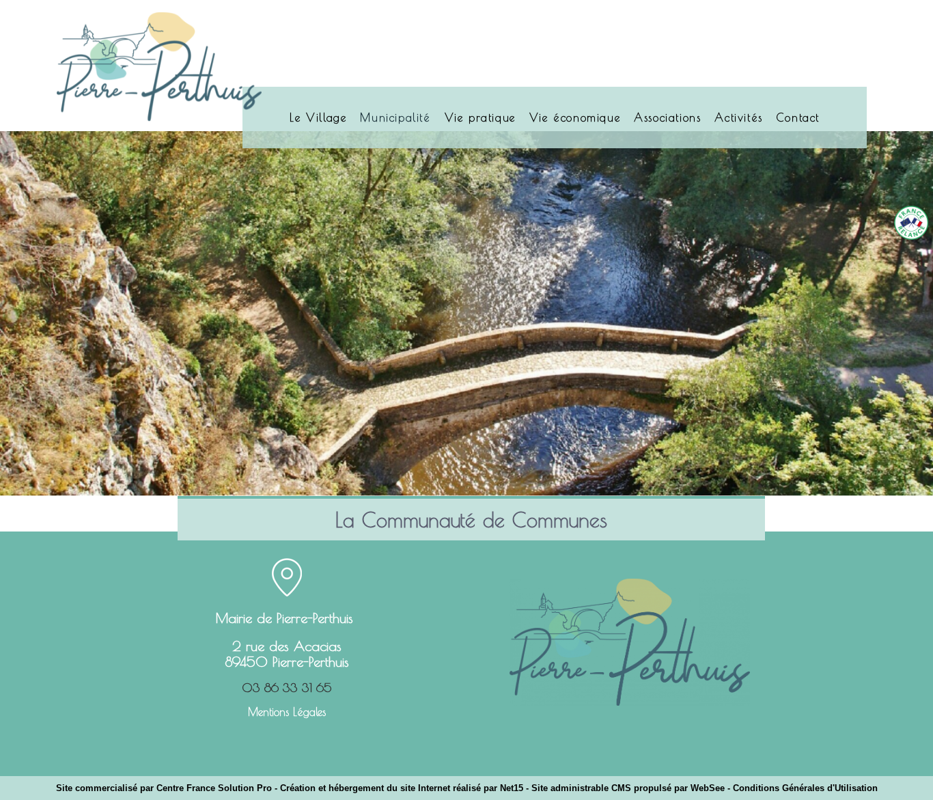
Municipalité (395, 117)
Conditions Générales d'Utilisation (805, 788)
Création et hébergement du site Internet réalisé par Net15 (401, 788)
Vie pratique (480, 117)
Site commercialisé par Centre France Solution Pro (164, 788)
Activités (738, 117)
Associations (667, 117)
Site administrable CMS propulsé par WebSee (628, 788)
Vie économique (574, 117)
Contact (798, 117)
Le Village (318, 117)
